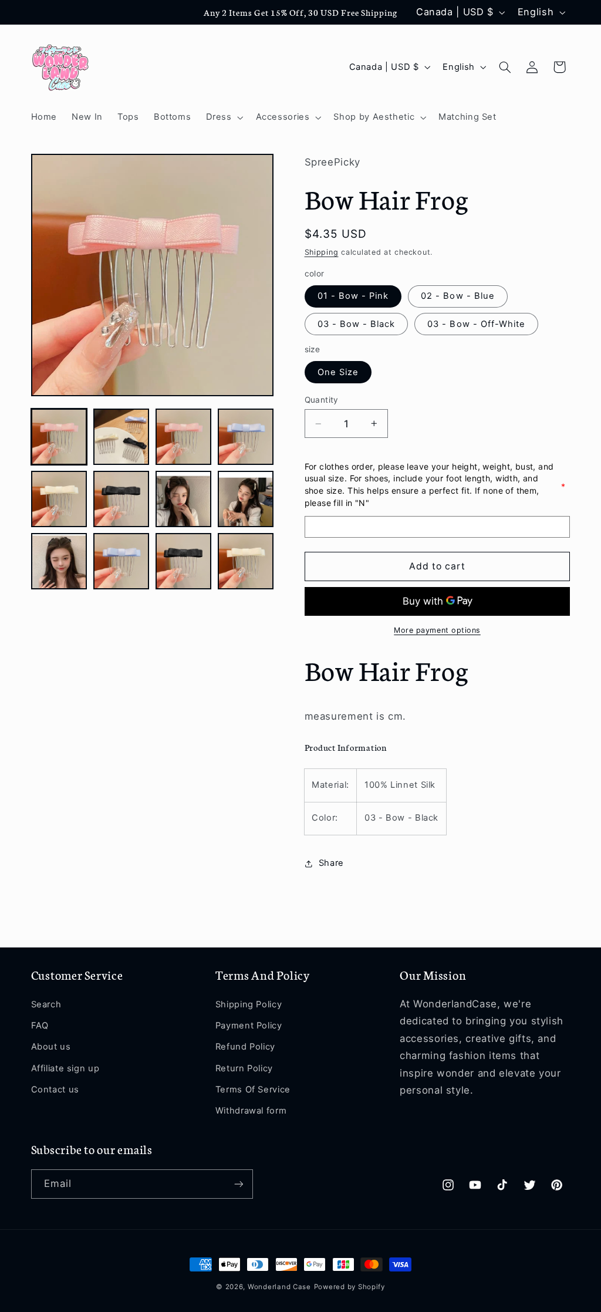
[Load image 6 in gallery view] (121, 499)
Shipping (322, 252)
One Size (338, 372)
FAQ (40, 1025)
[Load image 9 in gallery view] (59, 561)
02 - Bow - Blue (458, 296)
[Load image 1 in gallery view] (59, 437)
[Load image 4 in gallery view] (246, 437)
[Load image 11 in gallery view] (184, 561)
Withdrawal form (250, 1110)
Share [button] (331, 863)
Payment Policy (248, 1025)
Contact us (55, 1089)
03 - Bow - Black (357, 324)
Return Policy (244, 1068)
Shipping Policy (248, 1004)
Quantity (322, 399)
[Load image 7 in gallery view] (184, 499)
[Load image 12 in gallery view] (246, 561)
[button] (223, 117)
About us (51, 1046)
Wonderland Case (279, 1287)
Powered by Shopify (349, 1287)
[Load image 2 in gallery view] (121, 437)
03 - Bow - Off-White (476, 324)
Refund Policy (245, 1046)
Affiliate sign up (65, 1068)
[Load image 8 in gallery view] (246, 499)
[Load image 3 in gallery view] (184, 437)
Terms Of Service (253, 1089)
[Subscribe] (238, 1183)
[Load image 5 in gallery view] (59, 499)
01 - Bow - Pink (353, 296)
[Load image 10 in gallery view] (121, 561)
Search (46, 1004)
